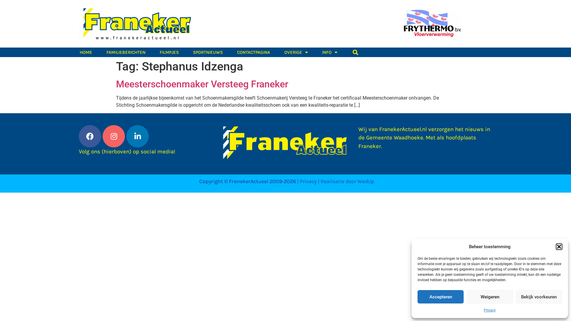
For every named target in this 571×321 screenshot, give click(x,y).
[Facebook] (90, 136)
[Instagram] (114, 136)
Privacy (490, 310)
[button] (559, 247)
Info (327, 52)
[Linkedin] (137, 136)
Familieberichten (125, 52)
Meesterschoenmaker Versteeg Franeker (202, 84)
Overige (293, 52)
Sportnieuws (208, 52)
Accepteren (440, 297)
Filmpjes (169, 52)
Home (86, 52)
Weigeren (490, 297)
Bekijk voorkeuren (539, 297)
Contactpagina (253, 52)
